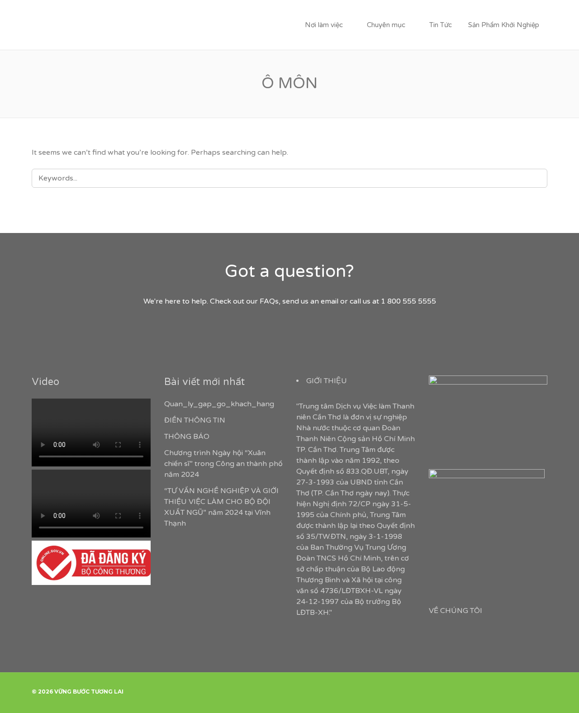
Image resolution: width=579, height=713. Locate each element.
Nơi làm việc (324, 25)
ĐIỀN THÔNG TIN (194, 420)
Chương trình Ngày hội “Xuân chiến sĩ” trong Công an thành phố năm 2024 (223, 463)
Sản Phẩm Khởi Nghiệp (503, 25)
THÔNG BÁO (186, 436)
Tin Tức (440, 25)
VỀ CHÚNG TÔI (455, 610)
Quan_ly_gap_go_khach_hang (219, 404)
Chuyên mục (386, 25)
